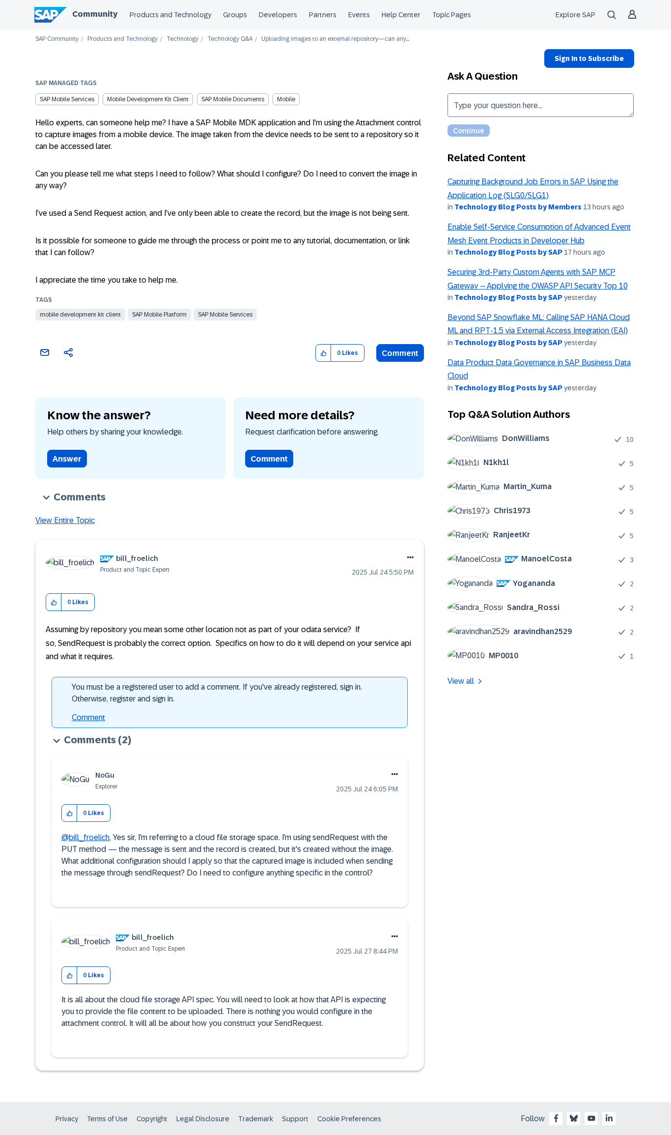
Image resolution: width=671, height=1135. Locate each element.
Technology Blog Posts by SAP (508, 252)
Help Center (401, 15)
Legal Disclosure (202, 1119)
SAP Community (57, 39)
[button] (323, 353)
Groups (235, 15)
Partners (322, 15)
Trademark (255, 1119)
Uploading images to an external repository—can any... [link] (335, 39)
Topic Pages (451, 15)
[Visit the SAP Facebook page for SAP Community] (556, 1118)
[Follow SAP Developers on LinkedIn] (609, 1118)
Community (94, 14)
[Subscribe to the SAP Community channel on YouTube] (591, 1118)
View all (460, 681)
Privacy (67, 1119)
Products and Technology (170, 15)
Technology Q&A (229, 39)
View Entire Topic (65, 520)
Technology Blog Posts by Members (518, 207)
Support (295, 1119)
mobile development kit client (148, 99)
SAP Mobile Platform (159, 314)
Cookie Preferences (349, 1119)
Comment (400, 353)
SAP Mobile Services (67, 99)
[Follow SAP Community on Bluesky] (574, 1118)
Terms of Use (107, 1119)
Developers (278, 15)
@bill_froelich (85, 837)
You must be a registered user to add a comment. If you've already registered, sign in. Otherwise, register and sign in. (217, 693)
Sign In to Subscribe (589, 58)
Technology (182, 39)
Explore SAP (575, 15)
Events (359, 15)
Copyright (152, 1119)
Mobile (286, 99)
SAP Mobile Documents (232, 99)
